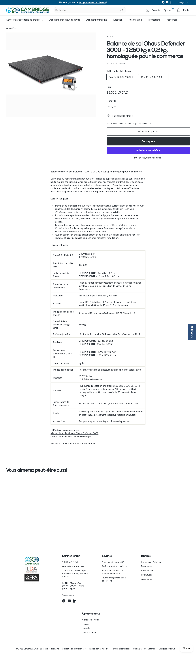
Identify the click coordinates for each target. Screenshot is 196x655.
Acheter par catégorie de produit (23, 19)
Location (118, 19)
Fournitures (146, 574)
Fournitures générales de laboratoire (114, 579)
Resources (171, 19)
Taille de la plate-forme (119, 71)
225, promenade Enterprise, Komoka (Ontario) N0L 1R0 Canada (75, 573)
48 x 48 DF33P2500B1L (153, 77)
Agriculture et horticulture (114, 566)
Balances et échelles (151, 562)
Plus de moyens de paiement (148, 157)
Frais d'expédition (114, 123)
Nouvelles (86, 628)
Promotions (154, 19)
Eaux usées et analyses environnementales (113, 572)
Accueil (110, 36)
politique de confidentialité (74, 648)
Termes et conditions (120, 648)
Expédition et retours (98, 648)
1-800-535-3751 (70, 562)
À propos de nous (90, 619)
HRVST (173, 648)
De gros (85, 624)
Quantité (111, 100)
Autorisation (135, 19)
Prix (109, 86)
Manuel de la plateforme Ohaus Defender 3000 (74, 433)
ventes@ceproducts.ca (73, 566)
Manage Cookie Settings (144, 648)
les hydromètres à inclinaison (92, 2)
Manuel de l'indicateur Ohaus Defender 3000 (73, 443)
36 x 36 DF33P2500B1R (121, 77)
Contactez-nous (90, 632)
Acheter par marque (96, 19)
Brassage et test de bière (114, 562)
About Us (11, 27)
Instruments (147, 570)
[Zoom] (51, 72)
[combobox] (90, 10)
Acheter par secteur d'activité (64, 19)
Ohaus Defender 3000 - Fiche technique (71, 436)
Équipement (147, 566)
